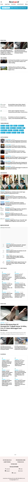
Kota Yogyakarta (4, 130)
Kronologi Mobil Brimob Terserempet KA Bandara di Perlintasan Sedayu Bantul (21, 348)
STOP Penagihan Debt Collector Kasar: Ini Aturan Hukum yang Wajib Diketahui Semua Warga (7, 296)
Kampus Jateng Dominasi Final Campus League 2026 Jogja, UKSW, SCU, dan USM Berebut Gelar (7, 374)
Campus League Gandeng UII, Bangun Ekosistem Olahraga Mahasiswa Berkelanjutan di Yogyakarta (7, 363)
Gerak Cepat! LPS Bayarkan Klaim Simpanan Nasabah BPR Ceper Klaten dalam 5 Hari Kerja (15, 146)
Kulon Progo (14, 132)
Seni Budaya (3, 172)
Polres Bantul (19, 128)
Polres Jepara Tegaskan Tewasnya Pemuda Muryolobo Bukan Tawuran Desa (17, 111)
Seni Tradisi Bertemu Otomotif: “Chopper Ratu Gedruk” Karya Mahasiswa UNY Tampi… (16, 246)
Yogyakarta (8, 132)
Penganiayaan (21, 125)
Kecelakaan (3, 132)
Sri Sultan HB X (12, 128)
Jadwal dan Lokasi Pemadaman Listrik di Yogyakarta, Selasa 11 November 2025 (20, 295)
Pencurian (2, 125)
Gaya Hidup (8, 243)
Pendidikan (10, 130)
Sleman (18, 132)
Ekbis (7, 254)
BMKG (24, 128)
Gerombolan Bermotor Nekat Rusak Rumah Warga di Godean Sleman (21, 52)
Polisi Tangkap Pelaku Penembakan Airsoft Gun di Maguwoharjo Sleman (16, 251)
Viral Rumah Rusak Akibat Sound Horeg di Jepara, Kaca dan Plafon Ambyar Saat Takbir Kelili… (15, 152)
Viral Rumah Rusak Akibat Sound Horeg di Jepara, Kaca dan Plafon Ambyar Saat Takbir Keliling (17, 61)
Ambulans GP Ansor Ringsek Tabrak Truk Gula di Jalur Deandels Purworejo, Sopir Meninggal (16, 158)
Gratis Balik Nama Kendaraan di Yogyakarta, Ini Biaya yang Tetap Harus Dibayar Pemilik (7, 277)
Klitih (11, 125)
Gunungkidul (15, 130)
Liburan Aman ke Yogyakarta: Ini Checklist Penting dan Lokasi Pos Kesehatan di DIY (20, 277)
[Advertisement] (14, 25)
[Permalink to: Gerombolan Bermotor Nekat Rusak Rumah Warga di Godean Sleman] (21, 45)
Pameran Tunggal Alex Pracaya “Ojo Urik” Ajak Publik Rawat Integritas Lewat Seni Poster (16, 220)
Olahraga (3, 354)
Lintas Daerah (4, 137)
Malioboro (15, 125)
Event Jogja (21, 130)
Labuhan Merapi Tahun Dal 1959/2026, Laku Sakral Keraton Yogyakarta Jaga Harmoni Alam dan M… (16, 198)
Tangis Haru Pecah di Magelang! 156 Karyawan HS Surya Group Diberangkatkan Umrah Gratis (16, 141)
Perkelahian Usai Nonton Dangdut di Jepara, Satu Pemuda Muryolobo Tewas (17, 117)
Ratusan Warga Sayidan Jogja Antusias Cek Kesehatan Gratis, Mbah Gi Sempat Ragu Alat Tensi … (16, 263)
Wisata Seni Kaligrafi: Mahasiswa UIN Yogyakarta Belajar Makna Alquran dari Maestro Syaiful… (16, 215)
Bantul (22, 132)
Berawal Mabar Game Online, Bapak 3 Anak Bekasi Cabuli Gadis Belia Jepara (17, 105)
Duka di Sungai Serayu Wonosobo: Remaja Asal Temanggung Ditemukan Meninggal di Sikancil (16, 163)
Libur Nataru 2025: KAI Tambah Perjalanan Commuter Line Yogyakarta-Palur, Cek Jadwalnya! (7, 286)
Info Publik (3, 268)
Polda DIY (7, 125)
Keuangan (3, 128)
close (15, 454)
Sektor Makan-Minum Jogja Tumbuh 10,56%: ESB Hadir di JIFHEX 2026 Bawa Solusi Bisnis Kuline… (15, 257)
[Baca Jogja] (14, 1)
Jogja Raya (8, 260)
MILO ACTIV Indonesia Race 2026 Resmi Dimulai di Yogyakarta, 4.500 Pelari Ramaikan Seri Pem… (20, 374)
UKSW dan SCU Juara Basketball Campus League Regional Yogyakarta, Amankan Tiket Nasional (20, 363)
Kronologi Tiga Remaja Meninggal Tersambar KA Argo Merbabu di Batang (16, 168)
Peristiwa (3, 40)
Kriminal (8, 249)
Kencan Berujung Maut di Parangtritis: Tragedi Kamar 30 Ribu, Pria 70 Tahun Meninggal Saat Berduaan (6, 52)
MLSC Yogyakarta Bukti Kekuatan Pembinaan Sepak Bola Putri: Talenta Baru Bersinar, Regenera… (20, 383)
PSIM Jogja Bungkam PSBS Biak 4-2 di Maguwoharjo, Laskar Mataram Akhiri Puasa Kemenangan (7, 383)
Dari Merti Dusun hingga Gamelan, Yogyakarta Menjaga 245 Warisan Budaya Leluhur (16, 209)
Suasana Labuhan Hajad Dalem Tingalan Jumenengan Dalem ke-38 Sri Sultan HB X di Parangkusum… (15, 204)
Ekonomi (7, 128)
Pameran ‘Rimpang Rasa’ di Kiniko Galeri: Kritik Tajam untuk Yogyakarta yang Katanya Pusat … (12, 192)
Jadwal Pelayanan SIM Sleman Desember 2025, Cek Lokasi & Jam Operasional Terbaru (20, 285)
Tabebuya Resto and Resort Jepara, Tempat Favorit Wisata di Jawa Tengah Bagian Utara (17, 68)
